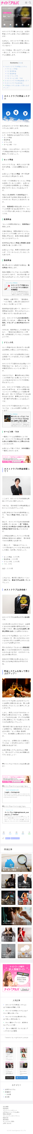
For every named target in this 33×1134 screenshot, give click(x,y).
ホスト (8, 838)
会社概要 (6, 1106)
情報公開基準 (7, 1114)
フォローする (22, 1077)
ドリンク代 (12, 76)
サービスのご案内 (8, 1121)
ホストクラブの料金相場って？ (17, 81)
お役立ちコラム (12, 8)
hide (20, 63)
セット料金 (12, 69)
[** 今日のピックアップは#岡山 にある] (23, 1053)
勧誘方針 (6, 1117)
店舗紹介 (8, 1092)
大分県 (9, 1094)
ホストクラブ (15, 838)
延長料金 (11, 71)
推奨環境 (6, 1119)
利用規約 (6, 1108)
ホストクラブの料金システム (16, 66)
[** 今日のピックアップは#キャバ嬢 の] (9, 1068)
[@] (7, 1044)
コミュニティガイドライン (11, 1116)
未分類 (7, 1097)
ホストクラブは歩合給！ (14, 83)
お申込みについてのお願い (11, 1112)
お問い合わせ (7, 1123)
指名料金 (11, 74)
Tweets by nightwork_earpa (16, 1037)
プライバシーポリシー (10, 1110)
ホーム (4, 8)
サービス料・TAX (15, 78)
